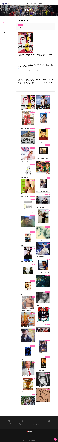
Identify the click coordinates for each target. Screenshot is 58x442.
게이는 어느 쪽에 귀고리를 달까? (41, 402)
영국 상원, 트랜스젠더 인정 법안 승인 (27, 128)
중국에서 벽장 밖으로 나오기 (25, 277)
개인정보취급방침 (21, 436)
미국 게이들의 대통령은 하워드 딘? (26, 375)
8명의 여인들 (38, 175)
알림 (22, 3)
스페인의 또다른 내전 (24, 408)
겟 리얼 (22, 109)
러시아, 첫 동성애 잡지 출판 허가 (41, 125)
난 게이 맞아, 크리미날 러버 (25, 294)
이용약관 (16, 436)
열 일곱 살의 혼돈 (24, 193)
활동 (19, 3)
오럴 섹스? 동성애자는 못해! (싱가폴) (27, 212)
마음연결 (41, 436)
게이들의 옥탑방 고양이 (40, 321)
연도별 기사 (32, 12)
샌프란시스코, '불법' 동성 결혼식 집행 (27, 144)
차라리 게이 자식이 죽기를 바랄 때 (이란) (42, 272)
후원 (31, 3)
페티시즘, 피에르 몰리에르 (40, 240)
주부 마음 (37, 305)
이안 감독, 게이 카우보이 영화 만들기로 (27, 261)
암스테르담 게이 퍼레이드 (40, 207)
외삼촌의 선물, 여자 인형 (40, 256)
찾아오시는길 (33, 436)
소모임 (8, 32)
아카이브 (35, 3)
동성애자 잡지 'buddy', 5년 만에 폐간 (27, 391)
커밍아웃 (27, 3)
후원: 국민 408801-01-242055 (5, 0)
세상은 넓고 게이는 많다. (25, 229)
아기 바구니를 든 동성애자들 (40, 337)
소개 (15, 3)
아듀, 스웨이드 (38, 289)
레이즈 (22, 359)
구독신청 (5, 30)
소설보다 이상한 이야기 (40, 370)
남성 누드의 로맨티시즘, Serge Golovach (42, 386)
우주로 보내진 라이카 (24, 342)
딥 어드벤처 (38, 354)
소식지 (29, 12)
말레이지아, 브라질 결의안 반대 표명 (42, 142)
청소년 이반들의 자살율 (24, 177)
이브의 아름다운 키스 (24, 161)
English (45, 0)
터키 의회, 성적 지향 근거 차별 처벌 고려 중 (28, 125)
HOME (24, 12)
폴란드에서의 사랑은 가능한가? (41, 223)
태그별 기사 (5, 28)
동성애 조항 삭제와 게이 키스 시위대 (42, 191)
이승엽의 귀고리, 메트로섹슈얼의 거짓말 (27, 310)
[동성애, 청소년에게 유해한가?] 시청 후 (42, 158)
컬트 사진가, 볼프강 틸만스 (25, 326)
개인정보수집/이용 (27, 436)
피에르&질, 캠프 (39, 109)
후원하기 (37, 436)
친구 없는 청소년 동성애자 (25, 196)
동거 (22, 245)
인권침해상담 (41, 3)
